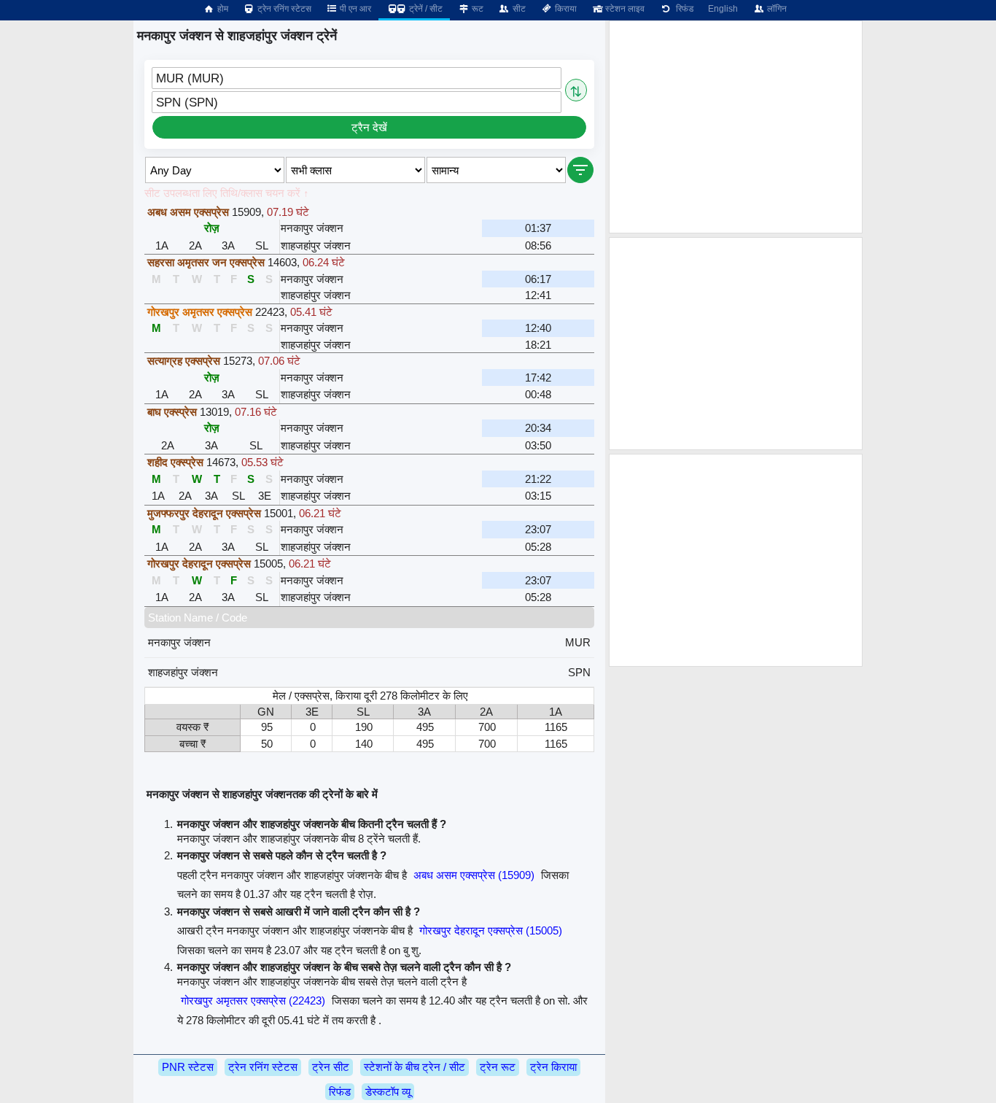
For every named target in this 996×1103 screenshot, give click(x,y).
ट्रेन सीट (330, 1067)
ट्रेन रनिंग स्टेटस (283, 9)
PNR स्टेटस (188, 1067)
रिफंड (682, 9)
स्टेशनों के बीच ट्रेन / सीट (414, 1067)
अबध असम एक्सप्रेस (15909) (473, 875)
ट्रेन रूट (497, 1067)
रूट (476, 9)
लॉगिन (776, 9)
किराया (565, 9)
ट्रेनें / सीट (425, 9)
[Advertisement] (735, 127)
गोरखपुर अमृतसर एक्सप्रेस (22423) (253, 1000)
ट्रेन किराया (553, 1067)
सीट (518, 9)
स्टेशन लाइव (624, 9)
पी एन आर (354, 9)
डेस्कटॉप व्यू (388, 1091)
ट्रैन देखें (369, 127)
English (723, 9)
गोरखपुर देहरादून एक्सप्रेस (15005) (490, 930)
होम (221, 9)
